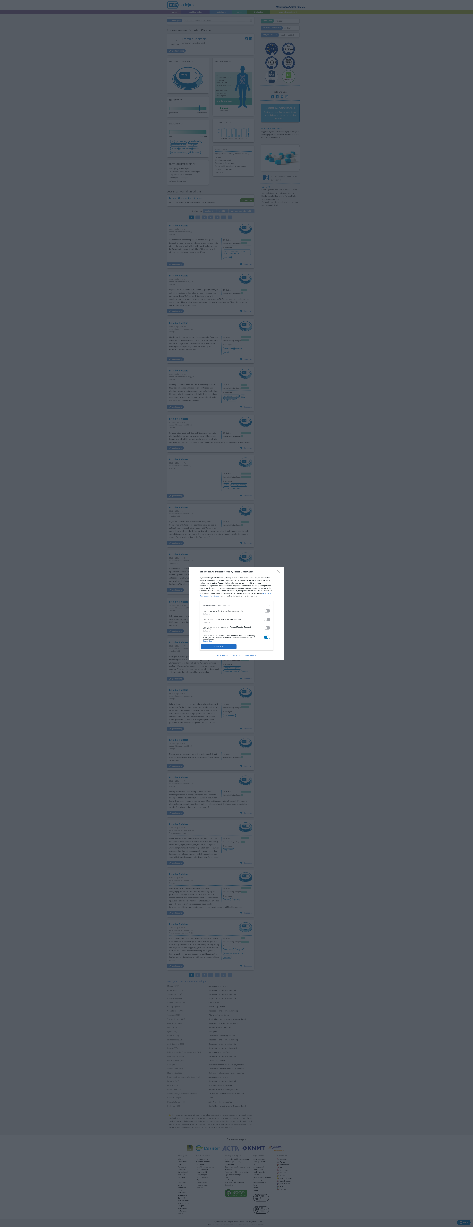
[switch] (267, 611)
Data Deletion (222, 655)
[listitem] (236, 605)
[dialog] (236, 613)
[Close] (279, 572)
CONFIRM (218, 646)
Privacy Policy (250, 655)
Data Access (236, 655)
